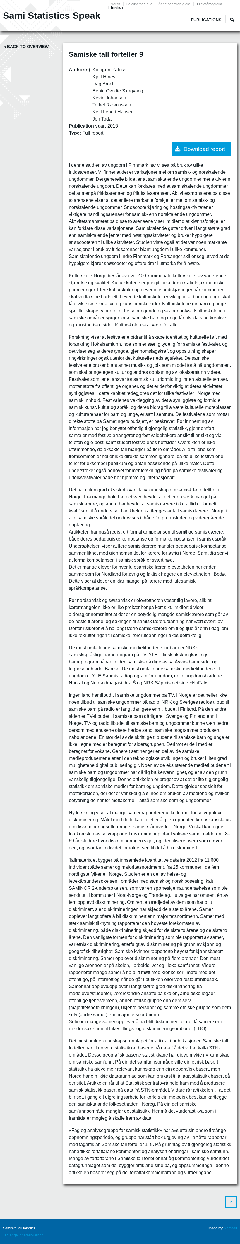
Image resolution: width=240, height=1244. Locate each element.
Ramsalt (230, 1228)
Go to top (231, 1202)
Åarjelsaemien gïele (174, 4)
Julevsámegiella (209, 4)
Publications (206, 20)
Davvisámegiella (139, 4)
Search (232, 19)
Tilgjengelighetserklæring (23, 1235)
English (117, 8)
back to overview (28, 46)
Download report (204, 149)
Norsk (115, 4)
